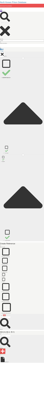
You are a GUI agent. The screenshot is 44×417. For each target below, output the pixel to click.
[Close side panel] (0, 47)
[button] (1, 49)
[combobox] (22, 40)
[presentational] (43, 40)
